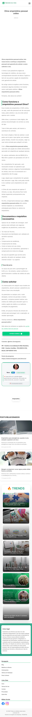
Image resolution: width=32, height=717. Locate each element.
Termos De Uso (5, 686)
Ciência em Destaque (7, 672)
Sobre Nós (4, 694)
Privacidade (5, 691)
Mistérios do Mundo (6, 667)
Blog (3, 664)
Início (3, 683)
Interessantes (5, 670)
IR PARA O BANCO (15, 333)
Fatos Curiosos (5, 675)
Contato (4, 689)
